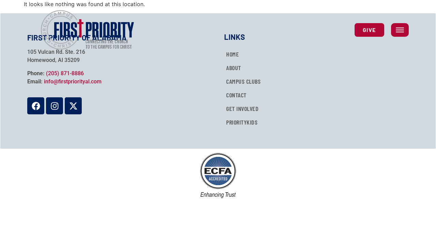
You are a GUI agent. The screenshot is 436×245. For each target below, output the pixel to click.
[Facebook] (35, 105)
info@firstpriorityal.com (73, 81)
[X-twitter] (73, 105)
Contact (236, 95)
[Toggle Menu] (400, 30)
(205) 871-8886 (65, 73)
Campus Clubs (243, 81)
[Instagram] (54, 105)
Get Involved (242, 108)
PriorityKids (242, 122)
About (233, 67)
